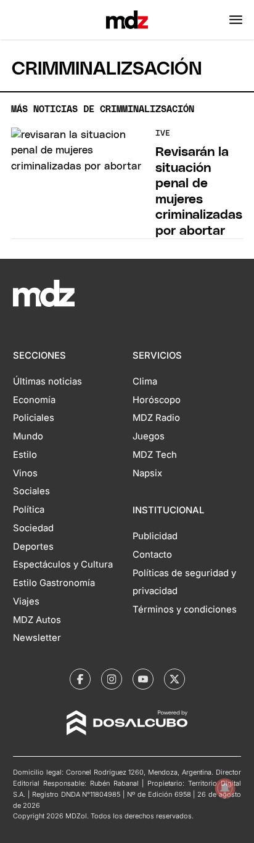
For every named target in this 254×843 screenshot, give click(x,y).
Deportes (33, 546)
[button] (235, 19)
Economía (34, 399)
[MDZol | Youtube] (143, 679)
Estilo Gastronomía (54, 582)
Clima (145, 381)
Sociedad (33, 528)
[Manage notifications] (225, 788)
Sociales (31, 491)
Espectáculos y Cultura (63, 564)
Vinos (25, 473)
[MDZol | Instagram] (111, 679)
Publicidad (155, 536)
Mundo (28, 436)
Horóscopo (157, 399)
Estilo (25, 454)
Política (28, 509)
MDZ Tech (155, 454)
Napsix (147, 473)
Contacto (152, 554)
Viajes (26, 601)
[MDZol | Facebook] (80, 679)
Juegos (149, 436)
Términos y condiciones (185, 609)
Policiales (33, 417)
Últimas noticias (47, 381)
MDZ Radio (156, 417)
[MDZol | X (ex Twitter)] (174, 679)
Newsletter (37, 637)
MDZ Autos (37, 619)
